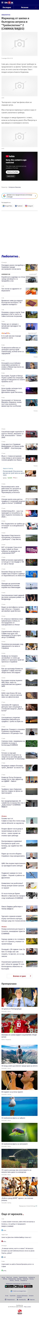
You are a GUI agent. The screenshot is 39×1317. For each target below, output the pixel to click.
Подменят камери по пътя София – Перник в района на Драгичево (12, 875)
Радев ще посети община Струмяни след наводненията (13, 855)
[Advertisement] (19, 230)
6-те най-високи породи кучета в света (11, 337)
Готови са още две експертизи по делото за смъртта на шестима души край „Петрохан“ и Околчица (12, 756)
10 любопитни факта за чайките (13, 1118)
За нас (6, 1295)
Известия (32, 1299)
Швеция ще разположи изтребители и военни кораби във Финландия (10, 585)
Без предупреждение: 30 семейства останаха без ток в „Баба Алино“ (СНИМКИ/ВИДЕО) (13, 804)
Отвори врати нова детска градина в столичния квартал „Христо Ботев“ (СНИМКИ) (13, 501)
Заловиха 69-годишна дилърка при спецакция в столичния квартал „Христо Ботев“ (12, 708)
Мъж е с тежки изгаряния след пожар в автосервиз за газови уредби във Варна (12, 458)
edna (4, 1241)
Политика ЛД (22, 1299)
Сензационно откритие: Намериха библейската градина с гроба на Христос (12, 719)
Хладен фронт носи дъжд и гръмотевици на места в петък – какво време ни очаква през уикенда (12, 832)
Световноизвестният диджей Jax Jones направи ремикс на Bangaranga (12, 597)
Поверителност (11, 1299)
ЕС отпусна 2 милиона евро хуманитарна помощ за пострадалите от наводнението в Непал (12, 622)
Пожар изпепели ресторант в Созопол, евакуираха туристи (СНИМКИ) (13, 931)
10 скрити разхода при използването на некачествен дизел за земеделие (16, 1171)
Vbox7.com (9, 1277)
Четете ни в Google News (19, 1291)
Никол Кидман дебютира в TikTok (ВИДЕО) (12, 907)
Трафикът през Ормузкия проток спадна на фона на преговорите (11, 791)
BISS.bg (5, 1279)
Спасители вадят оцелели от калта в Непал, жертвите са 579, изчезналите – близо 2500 (12, 434)
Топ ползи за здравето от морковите (11, 290)
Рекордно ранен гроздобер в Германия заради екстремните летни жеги (13, 267)
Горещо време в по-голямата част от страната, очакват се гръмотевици (13, 941)
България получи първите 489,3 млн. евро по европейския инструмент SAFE (11, 683)
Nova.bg (17, 1280)
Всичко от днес (19, 976)
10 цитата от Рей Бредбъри (11, 1009)
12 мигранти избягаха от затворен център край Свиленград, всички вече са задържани (12, 350)
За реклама (12, 1295)
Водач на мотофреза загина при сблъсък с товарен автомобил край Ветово (12, 609)
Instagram (30, 206)
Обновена (4, 816)
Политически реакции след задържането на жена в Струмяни (12, 646)
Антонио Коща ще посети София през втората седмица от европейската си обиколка (13, 573)
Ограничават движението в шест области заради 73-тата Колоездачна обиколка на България (12, 965)
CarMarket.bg (31, 1277)
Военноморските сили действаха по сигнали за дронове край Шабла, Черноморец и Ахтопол (11, 489)
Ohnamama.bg (12, 1279)
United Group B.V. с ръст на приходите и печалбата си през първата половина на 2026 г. (12, 514)
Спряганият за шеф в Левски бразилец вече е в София (17, 1265)
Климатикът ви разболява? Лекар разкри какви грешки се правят (12, 885)
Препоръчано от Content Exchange (27, 1206)
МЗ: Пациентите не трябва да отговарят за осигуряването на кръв (13, 525)
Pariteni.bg (25, 1279)
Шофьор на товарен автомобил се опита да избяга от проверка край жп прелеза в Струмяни (12, 659)
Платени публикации (22, 1295)
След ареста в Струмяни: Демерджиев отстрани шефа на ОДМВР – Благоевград (12, 446)
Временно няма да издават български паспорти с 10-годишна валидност (12, 302)
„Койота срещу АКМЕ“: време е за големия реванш (17, 1199)
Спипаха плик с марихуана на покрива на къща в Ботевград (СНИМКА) (13, 743)
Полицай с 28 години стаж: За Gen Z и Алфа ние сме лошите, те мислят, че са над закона (13, 952)
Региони (24, 7)
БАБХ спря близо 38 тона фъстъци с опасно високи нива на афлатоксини (11, 695)
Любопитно (9, 256)
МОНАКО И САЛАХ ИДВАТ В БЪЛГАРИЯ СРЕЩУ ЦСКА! (19, 1036)
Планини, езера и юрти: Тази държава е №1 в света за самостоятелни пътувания (12, 314)
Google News (8, 206)
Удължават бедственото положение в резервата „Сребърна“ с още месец (11, 537)
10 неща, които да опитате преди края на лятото (19, 1066)
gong (4, 1270)
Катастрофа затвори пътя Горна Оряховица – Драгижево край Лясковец (11, 390)
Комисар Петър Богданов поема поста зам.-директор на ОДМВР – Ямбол (12, 779)
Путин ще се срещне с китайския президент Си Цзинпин (11, 326)
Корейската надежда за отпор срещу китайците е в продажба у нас (13, 279)
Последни (7, 7)
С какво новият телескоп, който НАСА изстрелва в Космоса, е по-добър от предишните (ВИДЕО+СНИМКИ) (18, 1224)
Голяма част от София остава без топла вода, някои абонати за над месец (13, 820)
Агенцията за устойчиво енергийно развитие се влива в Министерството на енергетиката (12, 366)
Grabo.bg (19, 1279)
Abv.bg (3, 1277)
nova (4, 1230)
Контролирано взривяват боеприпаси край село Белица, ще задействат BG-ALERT (12, 844)
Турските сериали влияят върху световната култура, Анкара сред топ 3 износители (13, 918)
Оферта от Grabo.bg (6, 468)
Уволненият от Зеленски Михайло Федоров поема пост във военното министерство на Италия (11, 403)
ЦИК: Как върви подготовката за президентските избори (13, 864)
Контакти (31, 1295)
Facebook (19, 206)
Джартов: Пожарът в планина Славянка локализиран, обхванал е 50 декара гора (13, 731)
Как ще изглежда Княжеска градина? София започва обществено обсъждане (12, 670)
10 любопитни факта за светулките (14, 1144)
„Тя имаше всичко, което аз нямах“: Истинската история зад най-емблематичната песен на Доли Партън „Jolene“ (17, 1251)
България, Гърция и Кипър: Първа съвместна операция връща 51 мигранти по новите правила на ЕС (13, 378)
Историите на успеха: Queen (12, 1092)
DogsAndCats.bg (23, 1277)
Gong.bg (15, 1277)
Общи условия (27, 1306)
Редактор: (4, 187)
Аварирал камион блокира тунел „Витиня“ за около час (12, 767)
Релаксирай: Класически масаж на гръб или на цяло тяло (13, 474)
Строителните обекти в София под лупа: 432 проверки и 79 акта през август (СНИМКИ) (11, 634)
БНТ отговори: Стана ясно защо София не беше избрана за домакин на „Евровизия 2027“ (11, 550)
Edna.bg (31, 1279)
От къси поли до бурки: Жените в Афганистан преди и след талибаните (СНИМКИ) (13, 895)
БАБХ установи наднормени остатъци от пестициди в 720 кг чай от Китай (12, 562)
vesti (4, 1257)
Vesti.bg (12, 1280)
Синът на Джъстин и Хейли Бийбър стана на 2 (16, 1237)
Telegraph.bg (23, 1280)
